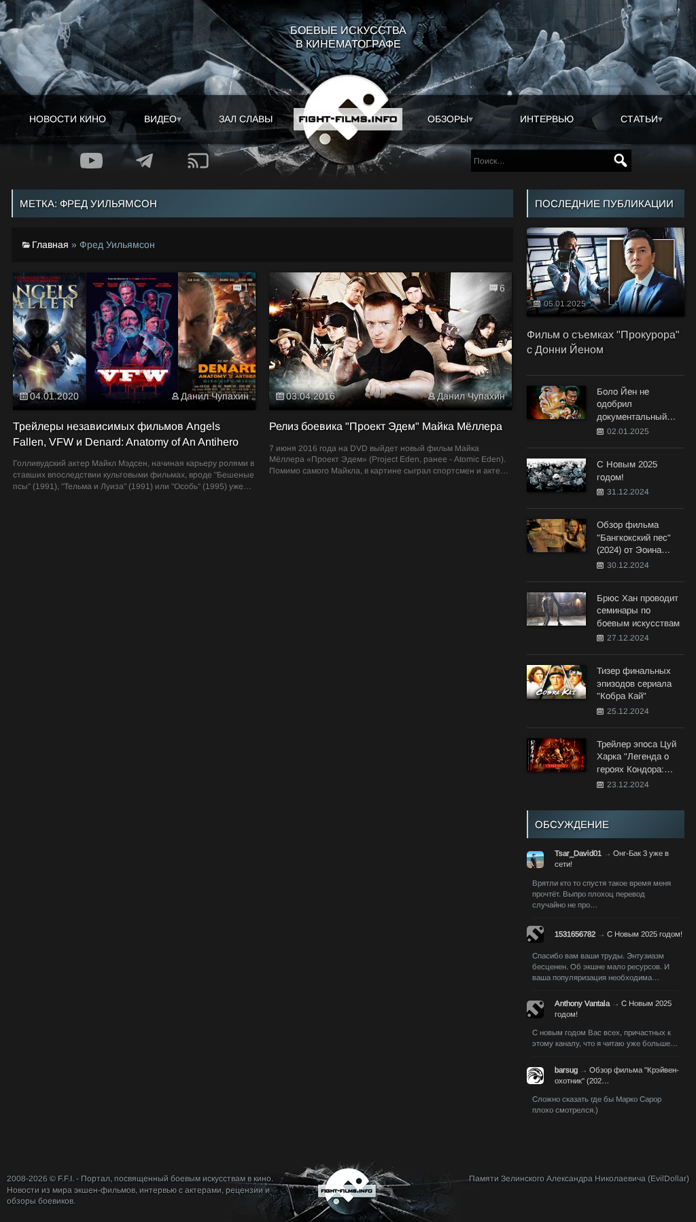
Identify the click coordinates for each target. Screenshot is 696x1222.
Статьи (639, 118)
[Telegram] (145, 160)
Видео (160, 118)
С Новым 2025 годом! (644, 934)
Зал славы (246, 118)
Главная (50, 244)
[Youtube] (91, 160)
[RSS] (199, 160)
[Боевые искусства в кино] (348, 119)
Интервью (547, 118)
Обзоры (448, 118)
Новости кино (67, 118)
